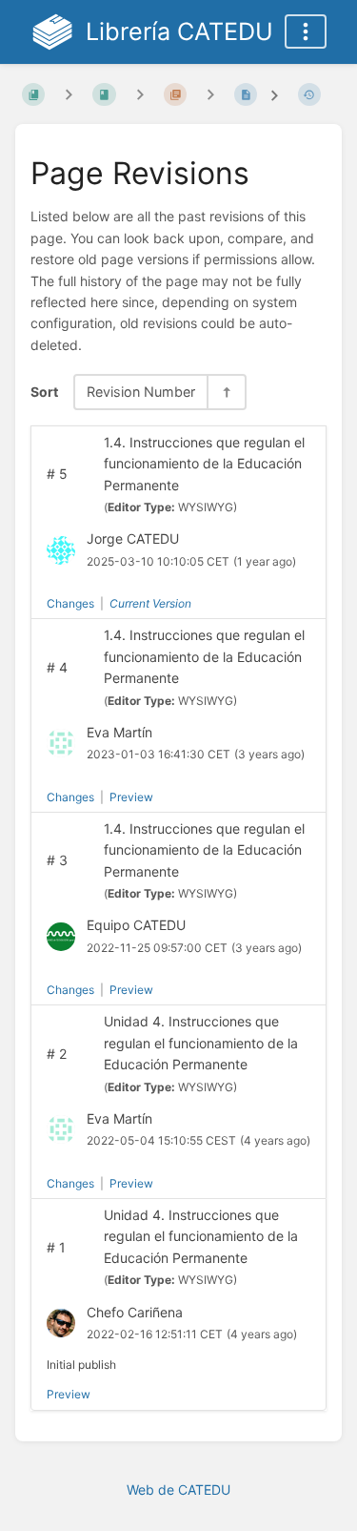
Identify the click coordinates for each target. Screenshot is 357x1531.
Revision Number (141, 391)
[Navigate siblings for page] (210, 94)
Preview (131, 797)
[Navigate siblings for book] (68, 94)
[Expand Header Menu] (306, 31)
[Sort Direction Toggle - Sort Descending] (226, 391)
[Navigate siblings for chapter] (140, 94)
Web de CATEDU (178, 1489)
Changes (70, 603)
